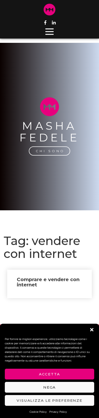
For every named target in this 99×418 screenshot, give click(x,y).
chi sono (50, 151)
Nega (49, 387)
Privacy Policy (58, 411)
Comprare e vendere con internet (48, 282)
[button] (91, 329)
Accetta (49, 374)
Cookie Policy (38, 411)
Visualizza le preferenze (49, 400)
